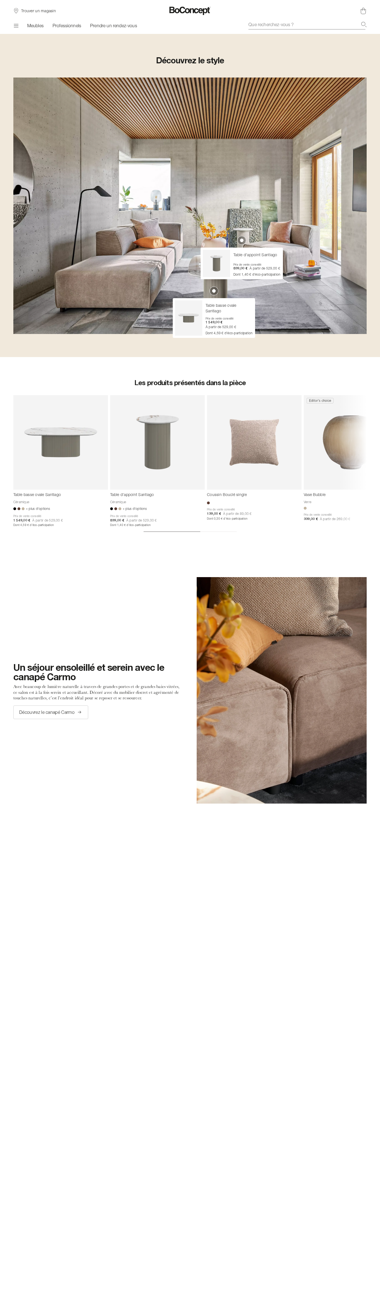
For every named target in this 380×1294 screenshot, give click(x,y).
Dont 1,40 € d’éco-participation (130, 525)
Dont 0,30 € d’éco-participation (227, 518)
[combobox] (307, 24)
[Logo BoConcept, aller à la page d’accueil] (190, 11)
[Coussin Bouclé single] (254, 442)
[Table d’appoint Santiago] (157, 442)
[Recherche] (364, 24)
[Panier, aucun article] (363, 11)
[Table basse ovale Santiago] (60, 442)
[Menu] (16, 25)
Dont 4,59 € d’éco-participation (33, 525)
